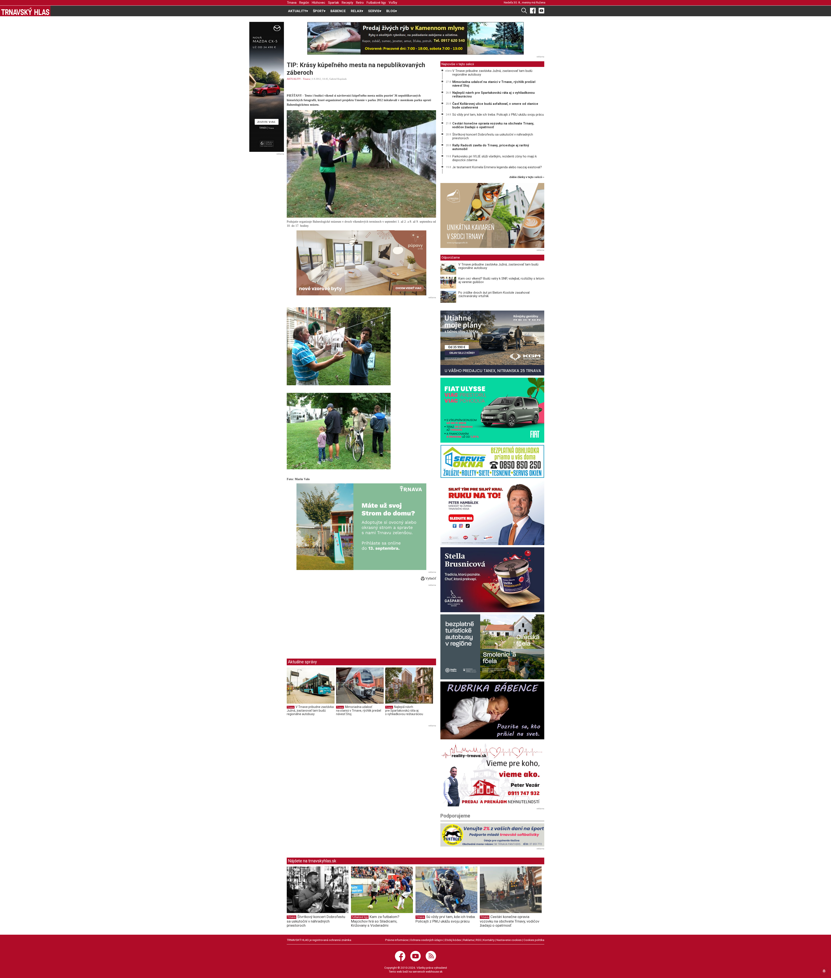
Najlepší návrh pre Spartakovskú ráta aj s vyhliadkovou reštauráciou (404, 710)
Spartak (333, 3)
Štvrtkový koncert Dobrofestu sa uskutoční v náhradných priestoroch (492, 136)
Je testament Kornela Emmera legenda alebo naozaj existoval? (497, 167)
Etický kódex (453, 940)
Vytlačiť (430, 578)
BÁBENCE (338, 11)
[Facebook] (533, 10)
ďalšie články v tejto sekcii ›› (526, 177)
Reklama (468, 940)
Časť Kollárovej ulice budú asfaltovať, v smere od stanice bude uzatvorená (495, 105)
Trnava (291, 3)
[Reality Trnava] (492, 774)
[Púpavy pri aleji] (361, 262)
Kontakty (488, 940)
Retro (360, 3)
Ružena (540, 2)
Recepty (347, 3)
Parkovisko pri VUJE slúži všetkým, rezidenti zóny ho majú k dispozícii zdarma (494, 158)
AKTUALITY (294, 79)
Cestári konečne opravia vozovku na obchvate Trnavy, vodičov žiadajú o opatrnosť (493, 125)
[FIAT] (492, 410)
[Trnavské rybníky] (415, 38)
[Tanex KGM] (492, 343)
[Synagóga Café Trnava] (492, 215)
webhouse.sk (434, 971)
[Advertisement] (323, 618)
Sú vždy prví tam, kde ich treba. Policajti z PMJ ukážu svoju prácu (498, 115)
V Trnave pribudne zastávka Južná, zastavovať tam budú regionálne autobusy (310, 710)
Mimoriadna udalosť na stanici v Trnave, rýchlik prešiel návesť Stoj (358, 710)
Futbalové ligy (376, 3)
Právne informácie (396, 940)
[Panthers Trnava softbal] (492, 835)
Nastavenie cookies (509, 940)
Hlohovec (318, 3)
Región (304, 3)
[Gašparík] (492, 579)
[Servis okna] (492, 461)
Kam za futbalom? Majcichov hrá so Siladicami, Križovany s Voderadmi (375, 921)
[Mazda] (266, 87)
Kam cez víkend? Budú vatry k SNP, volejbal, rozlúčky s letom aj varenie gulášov (501, 280)
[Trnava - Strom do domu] (361, 526)
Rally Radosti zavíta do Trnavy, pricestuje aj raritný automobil (490, 147)
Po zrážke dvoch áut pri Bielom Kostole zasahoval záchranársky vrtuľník (494, 294)
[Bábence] (492, 710)
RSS (478, 940)
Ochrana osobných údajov (426, 940)
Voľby (393, 3)
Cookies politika (533, 940)
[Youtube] (541, 10)
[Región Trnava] (492, 646)
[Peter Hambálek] (492, 512)
